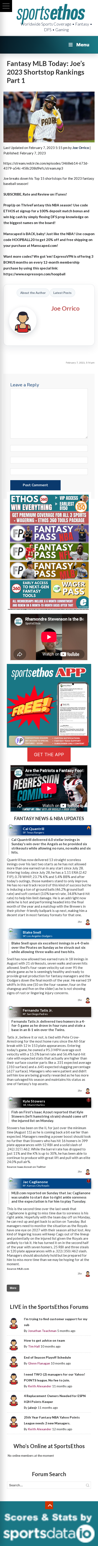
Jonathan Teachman (42, 1331)
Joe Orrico (80, 148)
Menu (82, 44)
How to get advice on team (44, 1340)
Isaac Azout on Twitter (31, 1166)
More (13, 1288)
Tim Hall (34, 1346)
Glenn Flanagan (39, 1363)
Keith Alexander (40, 1386)
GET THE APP (49, 754)
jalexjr (32, 1407)
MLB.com (23, 1268)
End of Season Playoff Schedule (47, 1357)
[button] (6, 6)
